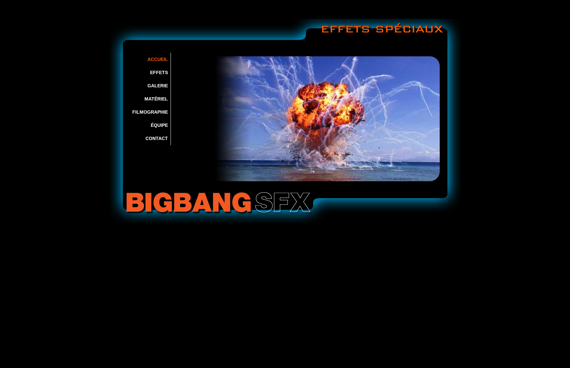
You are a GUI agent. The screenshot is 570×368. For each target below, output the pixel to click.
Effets (159, 72)
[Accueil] (285, 204)
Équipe (159, 125)
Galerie (157, 85)
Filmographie (150, 112)
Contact (156, 138)
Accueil (157, 59)
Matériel (156, 98)
